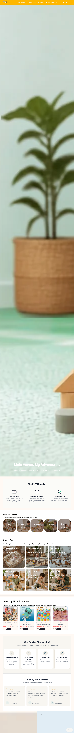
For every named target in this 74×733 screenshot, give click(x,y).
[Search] (63, 2)
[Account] (66, 2)
